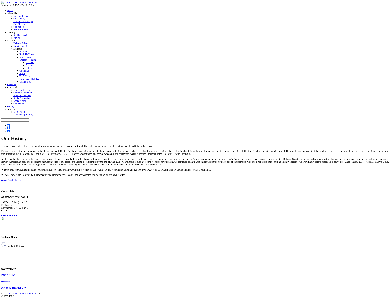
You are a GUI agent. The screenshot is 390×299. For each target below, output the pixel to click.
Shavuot (30, 65)
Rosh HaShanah (27, 54)
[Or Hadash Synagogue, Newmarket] (19, 2)
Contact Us (18, 27)
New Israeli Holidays (30, 79)
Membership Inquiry (23, 114)
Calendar (11, 84)
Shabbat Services (21, 35)
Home (10, 10)
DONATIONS (8, 275)
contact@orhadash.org (12, 180)
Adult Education (21, 46)
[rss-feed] (8, 131)
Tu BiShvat (25, 76)
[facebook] (8, 128)
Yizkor (16, 38)
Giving (10, 106)
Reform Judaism (21, 29)
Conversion (19, 103)
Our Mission (19, 24)
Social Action (19, 101)
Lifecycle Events (21, 90)
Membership (19, 112)
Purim (22, 73)
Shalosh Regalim (28, 59)
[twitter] (8, 125)
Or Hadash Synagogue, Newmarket (21, 293)
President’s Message (23, 21)
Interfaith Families (22, 95)
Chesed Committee (22, 92)
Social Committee (21, 98)
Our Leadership (20, 16)
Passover (30, 62)
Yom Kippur (26, 57)
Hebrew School (20, 43)
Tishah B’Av (26, 81)
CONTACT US (9, 215)
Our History (19, 18)
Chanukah (24, 70)
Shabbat (23, 51)
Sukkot (29, 68)
